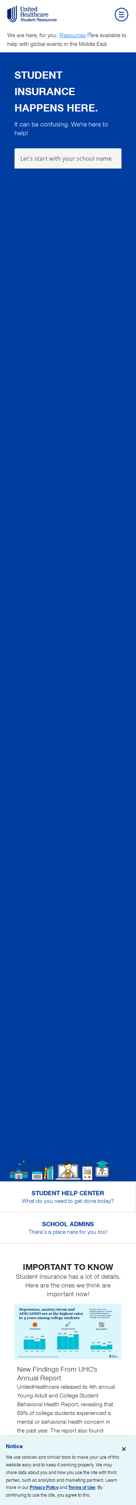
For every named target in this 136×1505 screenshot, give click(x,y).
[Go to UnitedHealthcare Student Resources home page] (33, 14)
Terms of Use (81, 1487)
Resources (72, 35)
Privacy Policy (44, 1487)
